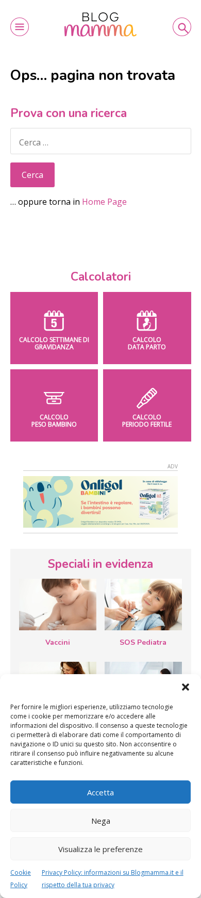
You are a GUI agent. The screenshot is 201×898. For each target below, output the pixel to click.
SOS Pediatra (143, 642)
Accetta (100, 792)
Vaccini (57, 642)
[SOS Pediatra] (143, 604)
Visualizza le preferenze (100, 849)
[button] (185, 687)
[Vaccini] (57, 604)
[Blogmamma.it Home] (100, 24)
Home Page (104, 201)
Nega (100, 820)
